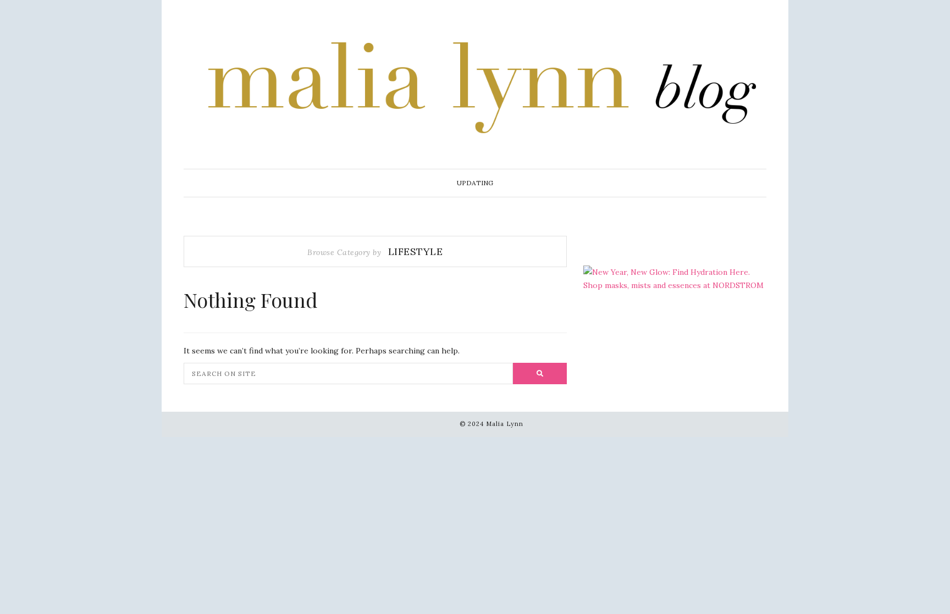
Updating (475, 183)
